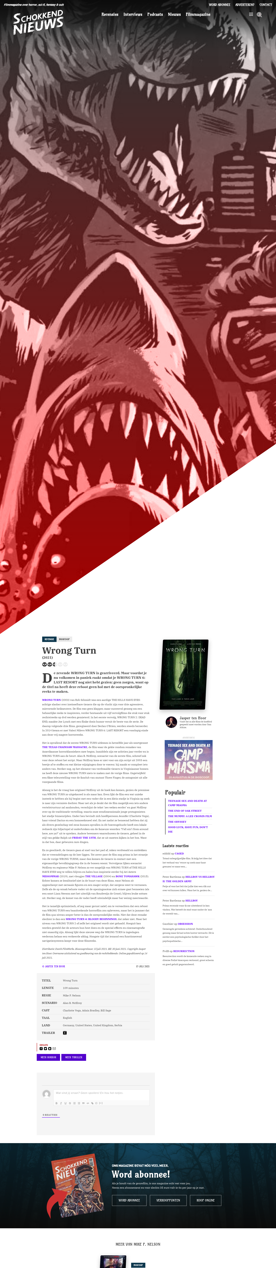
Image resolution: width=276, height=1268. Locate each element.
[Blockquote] (83, 1103)
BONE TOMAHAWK (128, 876)
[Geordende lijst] (74, 1103)
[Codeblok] (88, 1103)
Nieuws (174, 14)
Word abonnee (219, 5)
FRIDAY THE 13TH (84, 837)
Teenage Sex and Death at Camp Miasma (187, 803)
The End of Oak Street (185, 810)
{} (96, 1103)
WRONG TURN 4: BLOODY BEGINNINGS (91, 919)
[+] (101, 1103)
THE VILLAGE (94, 876)
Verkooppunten (168, 1200)
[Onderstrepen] (65, 1103)
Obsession (185, 923)
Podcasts (155, 14)
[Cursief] (61, 1103)
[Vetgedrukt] (56, 1103)
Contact (266, 5)
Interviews (132, 14)
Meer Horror (48, 1057)
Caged (179, 853)
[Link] (92, 1103)
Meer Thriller (73, 1057)
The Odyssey (177, 821)
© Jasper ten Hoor (53, 966)
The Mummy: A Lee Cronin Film (190, 816)
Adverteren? (244, 5)
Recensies (110, 14)
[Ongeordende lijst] (79, 1103)
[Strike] (70, 1103)
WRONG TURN (51, 699)
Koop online (206, 1200)
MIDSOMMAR (50, 876)
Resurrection (184, 951)
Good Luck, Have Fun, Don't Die (188, 829)
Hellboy (191, 900)
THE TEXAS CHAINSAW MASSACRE (64, 747)
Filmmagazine (198, 14)
